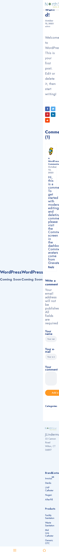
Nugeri (48, 495)
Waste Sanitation (49, 524)
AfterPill (49, 499)
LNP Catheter (49, 489)
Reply (51, 267)
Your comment (51, 369)
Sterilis (48, 483)
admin (47, 26)
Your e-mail (50, 351)
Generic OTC (49, 542)
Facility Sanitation (49, 517)
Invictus (48, 478)
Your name (48, 333)
